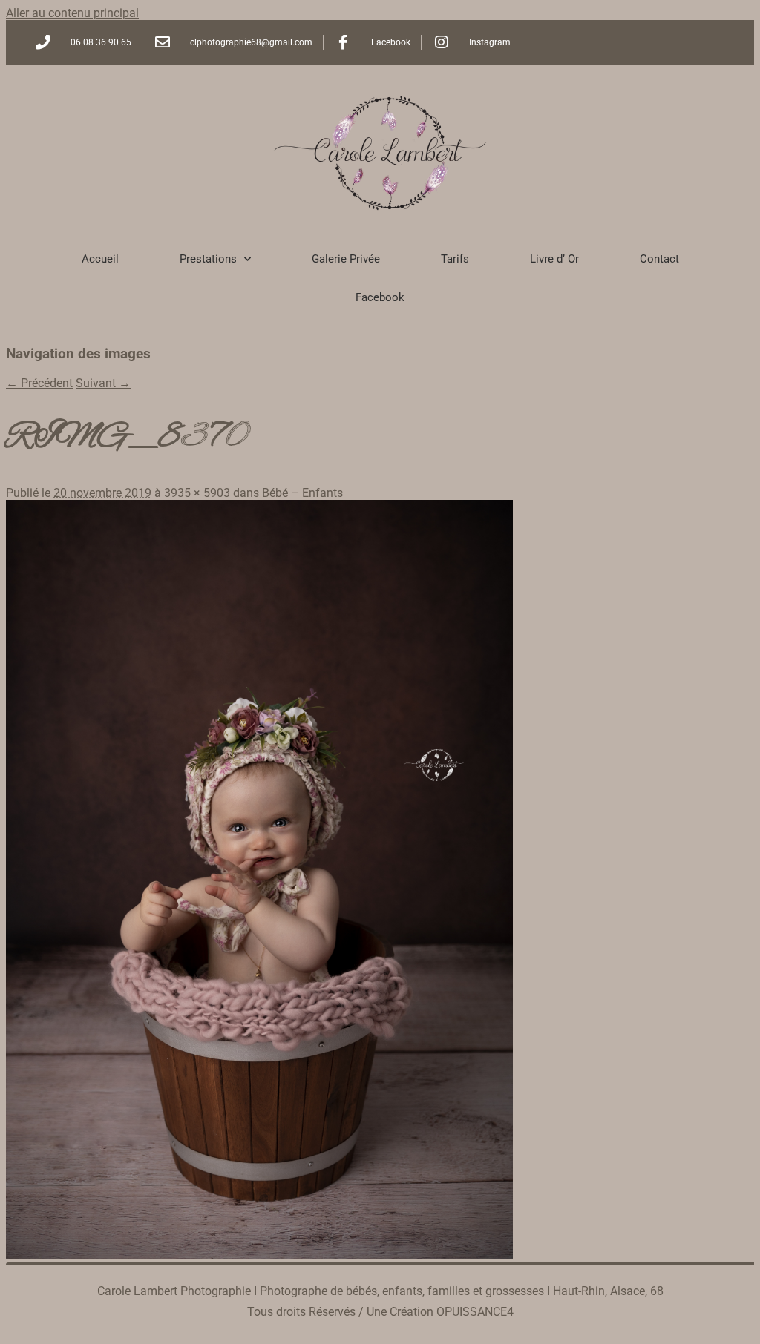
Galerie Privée (346, 259)
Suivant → (103, 383)
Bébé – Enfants (302, 493)
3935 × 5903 (197, 493)
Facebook (380, 297)
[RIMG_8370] (259, 1255)
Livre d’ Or (554, 259)
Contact (659, 259)
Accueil (100, 259)
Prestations (208, 259)
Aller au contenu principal (72, 13)
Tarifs (455, 259)
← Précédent (39, 383)
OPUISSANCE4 (475, 1312)
